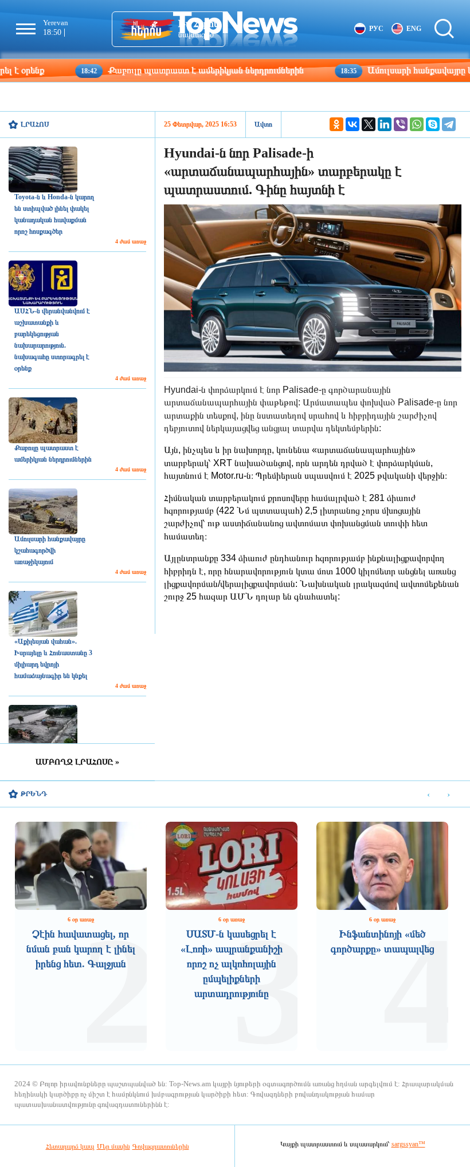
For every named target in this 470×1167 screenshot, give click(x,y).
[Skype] (433, 124)
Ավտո (263, 124)
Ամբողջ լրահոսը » (77, 762)
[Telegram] (449, 124)
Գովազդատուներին (160, 1146)
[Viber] (401, 124)
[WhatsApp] (417, 124)
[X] (368, 124)
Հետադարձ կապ (70, 1146)
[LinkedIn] (384, 124)
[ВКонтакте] (352, 124)
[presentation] (428, 794)
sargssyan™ (408, 1144)
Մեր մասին (113, 1146)
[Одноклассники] (336, 124)
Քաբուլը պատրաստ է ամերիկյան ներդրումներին (160, 70)
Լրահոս (35, 124)
